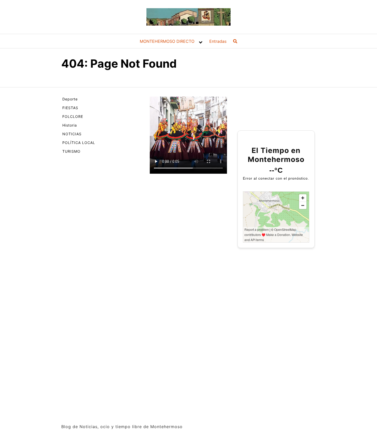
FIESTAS (70, 108)
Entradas (217, 41)
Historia (69, 125)
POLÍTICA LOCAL (78, 142)
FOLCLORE (72, 116)
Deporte (70, 99)
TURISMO (71, 151)
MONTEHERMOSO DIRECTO (167, 41)
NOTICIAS (72, 134)
